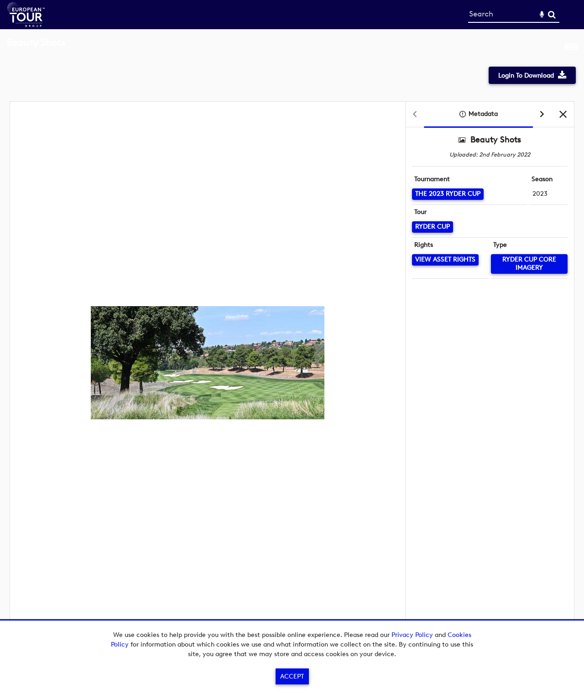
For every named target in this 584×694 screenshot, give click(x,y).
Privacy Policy (412, 635)
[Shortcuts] (571, 47)
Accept (292, 676)
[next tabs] (542, 114)
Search (552, 15)
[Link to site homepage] (26, 24)
